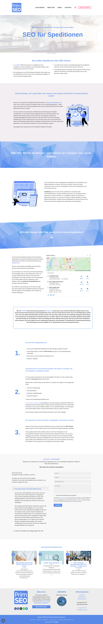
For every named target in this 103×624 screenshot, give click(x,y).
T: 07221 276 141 (82, 608)
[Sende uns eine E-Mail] (21, 608)
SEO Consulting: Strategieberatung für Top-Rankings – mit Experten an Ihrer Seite (78, 565)
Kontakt (68, 7)
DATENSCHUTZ (82, 599)
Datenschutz (52, 619)
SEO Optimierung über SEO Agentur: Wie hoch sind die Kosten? (24, 564)
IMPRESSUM (82, 597)
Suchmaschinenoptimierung (32, 403)
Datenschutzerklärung (62, 497)
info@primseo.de (80, 500)
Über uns (51, 7)
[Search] (75, 7)
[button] (3, 620)
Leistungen (39, 7)
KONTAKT (82, 595)
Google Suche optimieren (51, 563)
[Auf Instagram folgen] (18, 608)
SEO (43, 601)
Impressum (45, 619)
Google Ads (15, 262)
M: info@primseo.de (82, 609)
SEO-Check (33, 619)
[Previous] (10, 566)
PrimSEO (23, 310)
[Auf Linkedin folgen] (26, 608)
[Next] (93, 566)
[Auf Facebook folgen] (15, 608)
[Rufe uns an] (23, 608)
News (60, 7)
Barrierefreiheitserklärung (65, 619)
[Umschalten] (13, 488)
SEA (46, 601)
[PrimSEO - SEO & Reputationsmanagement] (16, 7)
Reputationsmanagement (41, 602)
